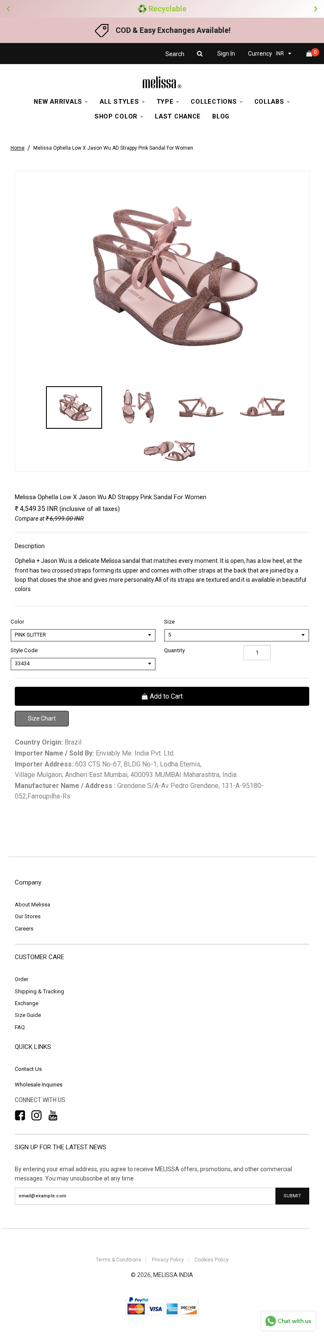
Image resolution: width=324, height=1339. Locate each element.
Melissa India (173, 1275)
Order (21, 979)
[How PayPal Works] (162, 1317)
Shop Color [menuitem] (116, 116)
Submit (292, 1196)
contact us (28, 1069)
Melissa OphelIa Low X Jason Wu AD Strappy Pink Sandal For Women (113, 148)
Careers (24, 928)
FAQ (20, 1027)
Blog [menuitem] (221, 116)
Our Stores (27, 916)
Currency (260, 53)
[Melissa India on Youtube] (53, 1115)
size (169, 621)
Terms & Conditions (118, 1260)
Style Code (24, 650)
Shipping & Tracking (39, 991)
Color (17, 621)
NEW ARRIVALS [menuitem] (58, 101)
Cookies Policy (211, 1260)
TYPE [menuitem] (165, 101)
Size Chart (42, 718)
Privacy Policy (168, 1260)
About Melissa (32, 904)
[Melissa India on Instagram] (36, 1115)
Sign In (226, 53)
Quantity (174, 650)
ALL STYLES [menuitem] (119, 101)
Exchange (26, 1003)
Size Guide (28, 1015)
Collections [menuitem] (214, 101)
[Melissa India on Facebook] (20, 1115)
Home (17, 148)
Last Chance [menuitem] (178, 116)
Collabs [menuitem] (269, 101)
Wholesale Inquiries (38, 1084)
